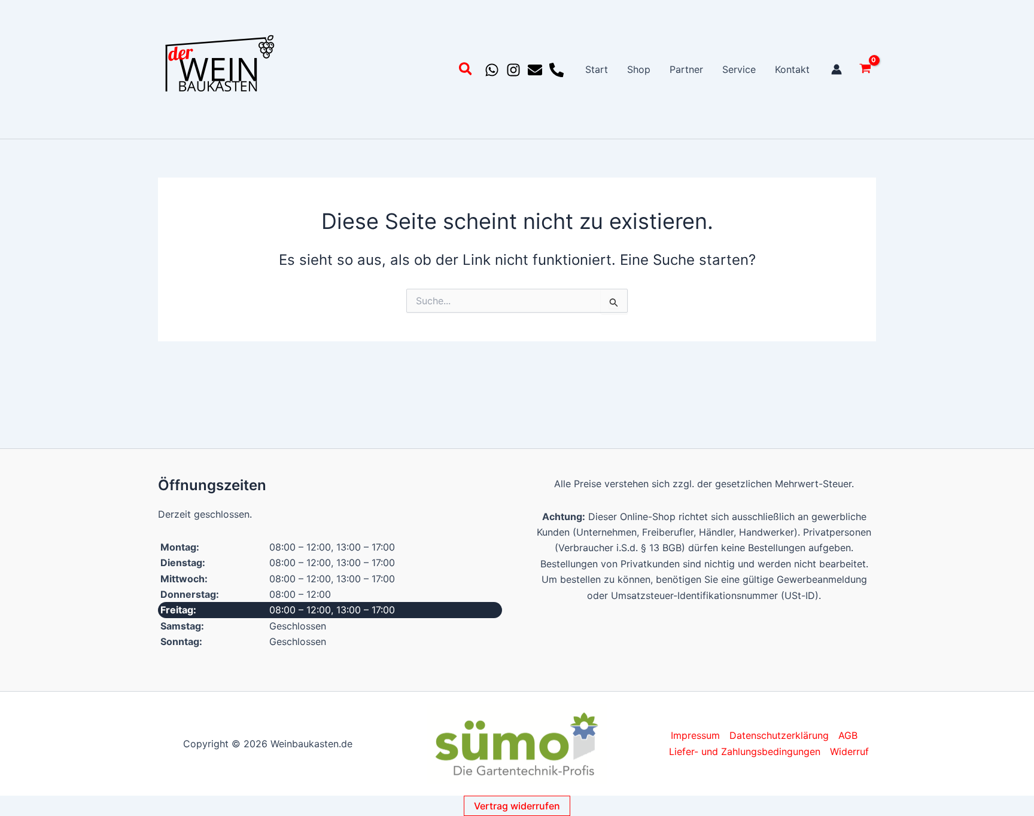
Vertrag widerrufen (517, 806)
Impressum (695, 735)
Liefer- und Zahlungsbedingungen (744, 751)
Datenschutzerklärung (779, 735)
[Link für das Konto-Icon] (836, 69)
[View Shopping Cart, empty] (865, 69)
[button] (466, 71)
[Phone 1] (556, 70)
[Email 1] (535, 70)
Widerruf (849, 751)
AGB (847, 735)
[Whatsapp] (492, 70)
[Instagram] (513, 70)
